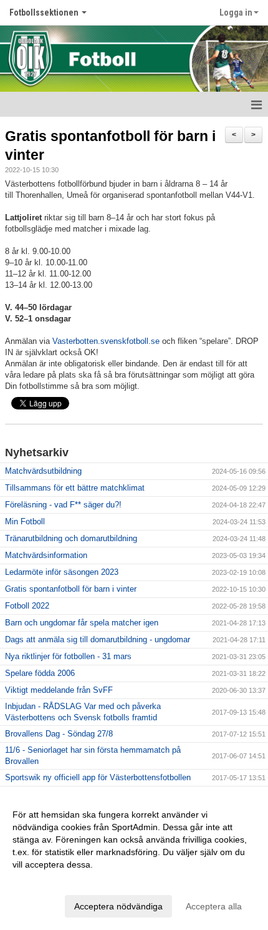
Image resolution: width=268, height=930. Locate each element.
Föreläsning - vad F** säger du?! (63, 504)
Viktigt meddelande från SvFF (59, 690)
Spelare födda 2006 (40, 673)
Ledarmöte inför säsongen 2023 (61, 572)
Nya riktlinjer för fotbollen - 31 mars (68, 656)
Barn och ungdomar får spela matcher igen (81, 622)
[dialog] (134, 860)
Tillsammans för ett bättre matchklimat (75, 487)
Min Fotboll (25, 521)
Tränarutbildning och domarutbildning (71, 538)
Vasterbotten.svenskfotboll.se (106, 341)
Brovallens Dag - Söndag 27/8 (59, 733)
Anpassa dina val (46, 881)
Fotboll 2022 (27, 605)
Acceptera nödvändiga (118, 906)
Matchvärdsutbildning (43, 471)
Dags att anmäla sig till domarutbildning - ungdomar (97, 639)
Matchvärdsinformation (46, 555)
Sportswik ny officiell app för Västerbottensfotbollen (98, 777)
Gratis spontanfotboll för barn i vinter (70, 589)
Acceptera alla (214, 906)
